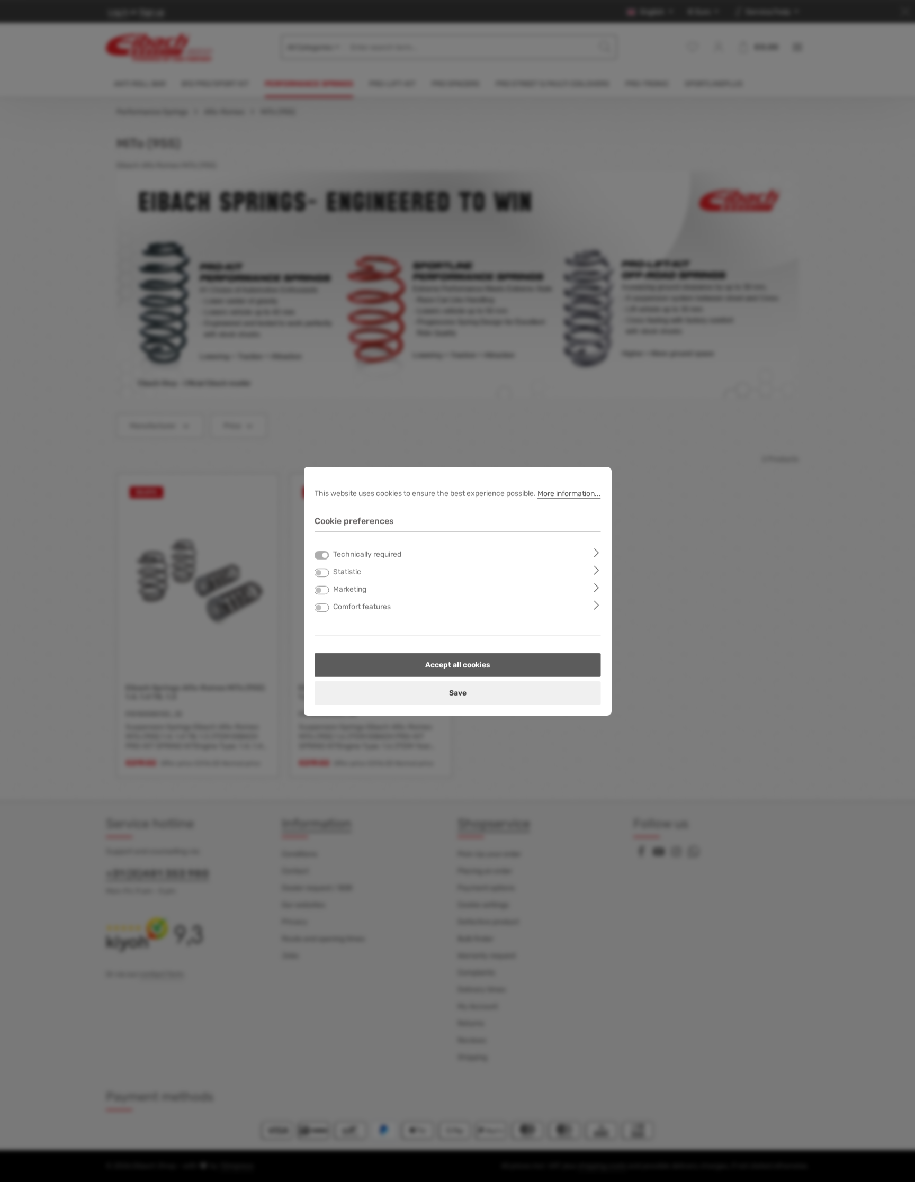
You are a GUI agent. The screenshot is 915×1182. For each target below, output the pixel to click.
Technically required (367, 554)
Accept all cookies (457, 665)
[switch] (322, 573)
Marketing (349, 589)
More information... (569, 493)
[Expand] (596, 552)
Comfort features (362, 606)
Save (458, 693)
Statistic (347, 571)
